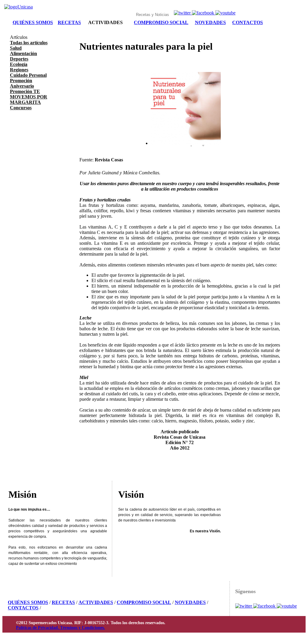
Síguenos (245, 591)
